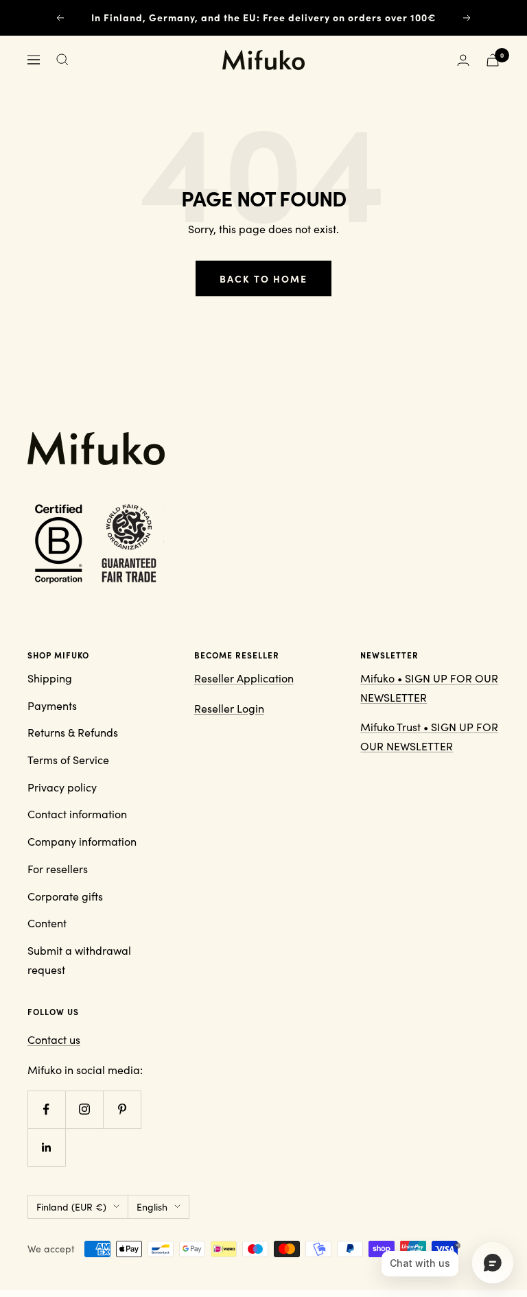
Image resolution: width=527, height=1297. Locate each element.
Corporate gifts (65, 896)
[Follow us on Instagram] (84, 1109)
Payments (52, 705)
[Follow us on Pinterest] (122, 1109)
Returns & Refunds (72, 732)
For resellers (57, 868)
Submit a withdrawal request (79, 960)
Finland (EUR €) (71, 1206)
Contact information (77, 814)
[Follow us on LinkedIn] (46, 1147)
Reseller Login (229, 708)
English (152, 1206)
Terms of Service (68, 759)
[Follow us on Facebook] (46, 1109)
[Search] (62, 59)
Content (47, 923)
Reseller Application (244, 678)
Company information (82, 841)
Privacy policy (62, 787)
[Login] (463, 60)
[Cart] (493, 60)
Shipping (49, 678)
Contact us (53, 1039)
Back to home (263, 278)
